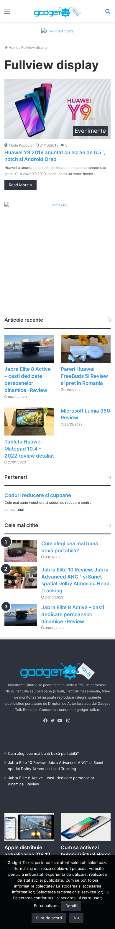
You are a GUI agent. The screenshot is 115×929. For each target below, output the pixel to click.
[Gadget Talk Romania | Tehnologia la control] (57, 11)
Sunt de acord (49, 917)
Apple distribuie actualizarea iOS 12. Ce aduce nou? (28, 855)
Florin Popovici (21, 145)
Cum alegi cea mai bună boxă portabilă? (43, 753)
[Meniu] (7, 13)
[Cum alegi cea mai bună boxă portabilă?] (20, 551)
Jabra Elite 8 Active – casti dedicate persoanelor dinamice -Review (72, 614)
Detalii (71, 905)
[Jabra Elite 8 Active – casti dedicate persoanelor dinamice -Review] (29, 349)
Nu (76, 917)
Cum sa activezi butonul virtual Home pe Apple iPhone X (86, 855)
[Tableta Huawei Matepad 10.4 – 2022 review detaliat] (29, 422)
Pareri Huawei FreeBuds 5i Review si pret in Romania (84, 376)
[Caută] (108, 13)
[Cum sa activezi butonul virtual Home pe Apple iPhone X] (86, 827)
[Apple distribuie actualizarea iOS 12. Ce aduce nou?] (29, 827)
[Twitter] (54, 720)
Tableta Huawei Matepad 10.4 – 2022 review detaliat (29, 449)
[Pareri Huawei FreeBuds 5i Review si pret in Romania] (86, 349)
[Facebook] (46, 720)
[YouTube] (61, 720)
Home (13, 47)
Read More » (20, 184)
